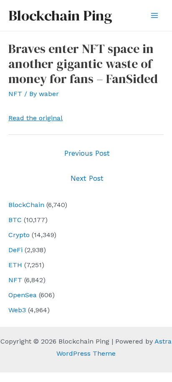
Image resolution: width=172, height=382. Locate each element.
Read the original (35, 118)
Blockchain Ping (60, 15)
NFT (15, 280)
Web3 (17, 310)
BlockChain (26, 205)
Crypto (19, 235)
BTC (15, 220)
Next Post (87, 178)
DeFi (15, 250)
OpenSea (22, 295)
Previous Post (87, 153)
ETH (15, 265)
